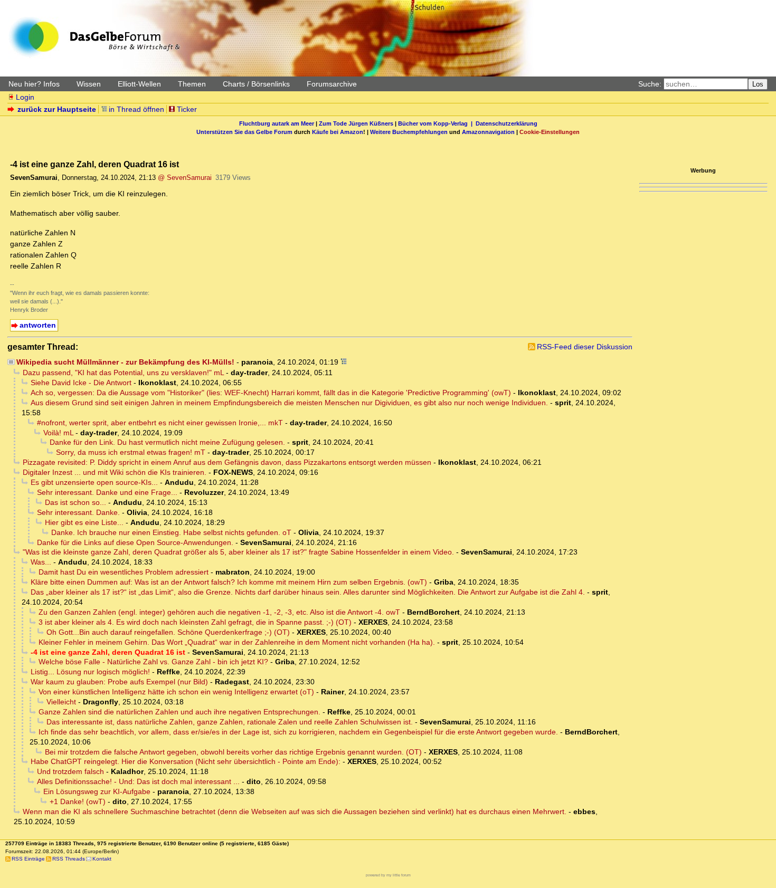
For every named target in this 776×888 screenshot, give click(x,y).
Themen (192, 84)
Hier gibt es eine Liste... (84, 522)
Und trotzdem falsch (70, 771)
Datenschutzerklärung (506, 123)
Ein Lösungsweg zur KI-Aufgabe (96, 791)
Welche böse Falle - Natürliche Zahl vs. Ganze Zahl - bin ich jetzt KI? (153, 661)
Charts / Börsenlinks (256, 84)
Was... (41, 562)
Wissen (89, 84)
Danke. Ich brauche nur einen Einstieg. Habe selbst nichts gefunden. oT (171, 532)
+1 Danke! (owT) (78, 801)
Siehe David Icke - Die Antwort (81, 382)
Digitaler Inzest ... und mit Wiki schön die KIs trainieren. (114, 472)
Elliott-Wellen (139, 84)
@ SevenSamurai (185, 178)
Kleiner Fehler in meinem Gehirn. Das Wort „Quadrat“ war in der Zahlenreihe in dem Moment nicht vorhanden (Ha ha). (237, 642)
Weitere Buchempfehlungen (409, 132)
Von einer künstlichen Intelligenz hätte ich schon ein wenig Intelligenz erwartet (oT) (176, 692)
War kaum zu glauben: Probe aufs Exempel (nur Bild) (119, 681)
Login (25, 97)
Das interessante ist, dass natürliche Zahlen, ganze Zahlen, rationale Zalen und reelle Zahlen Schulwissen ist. (229, 722)
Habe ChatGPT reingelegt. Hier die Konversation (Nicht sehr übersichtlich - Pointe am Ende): (185, 761)
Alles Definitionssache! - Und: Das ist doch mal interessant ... (138, 781)
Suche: (649, 84)
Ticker (187, 109)
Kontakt (101, 859)
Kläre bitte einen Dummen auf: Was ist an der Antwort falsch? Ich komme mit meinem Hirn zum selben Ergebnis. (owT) (229, 582)
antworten (38, 325)
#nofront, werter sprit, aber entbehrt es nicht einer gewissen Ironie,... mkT (160, 422)
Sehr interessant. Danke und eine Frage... (107, 492)
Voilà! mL (58, 432)
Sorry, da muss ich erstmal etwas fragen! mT (130, 452)
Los (757, 84)
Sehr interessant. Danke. (78, 512)
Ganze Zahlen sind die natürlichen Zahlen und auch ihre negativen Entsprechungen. (179, 712)
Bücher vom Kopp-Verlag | (437, 123)
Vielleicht (61, 702)
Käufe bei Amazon (337, 132)
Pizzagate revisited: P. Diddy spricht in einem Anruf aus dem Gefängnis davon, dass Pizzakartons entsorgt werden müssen (227, 462)
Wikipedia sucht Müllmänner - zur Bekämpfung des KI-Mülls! (125, 362)
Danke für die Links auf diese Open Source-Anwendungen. (135, 542)
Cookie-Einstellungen (549, 132)
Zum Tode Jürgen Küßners (356, 123)
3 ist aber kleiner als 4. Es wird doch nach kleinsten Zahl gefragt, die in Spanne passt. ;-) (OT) (195, 622)
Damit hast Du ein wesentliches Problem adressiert (124, 572)
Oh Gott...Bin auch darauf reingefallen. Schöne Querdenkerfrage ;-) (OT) (168, 632)
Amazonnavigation (488, 132)
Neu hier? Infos (34, 84)
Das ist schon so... (75, 502)
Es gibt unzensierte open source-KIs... (94, 482)
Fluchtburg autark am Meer (276, 123)
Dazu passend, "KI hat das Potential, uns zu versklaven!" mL (123, 372)
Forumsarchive (332, 84)
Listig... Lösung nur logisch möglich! (90, 671)
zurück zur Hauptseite (56, 109)
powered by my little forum (388, 875)
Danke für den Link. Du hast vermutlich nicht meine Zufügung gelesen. (167, 442)
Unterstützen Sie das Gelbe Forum (244, 132)
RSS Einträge (28, 859)
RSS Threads (68, 859)
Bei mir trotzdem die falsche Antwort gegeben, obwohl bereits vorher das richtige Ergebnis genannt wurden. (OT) (233, 752)
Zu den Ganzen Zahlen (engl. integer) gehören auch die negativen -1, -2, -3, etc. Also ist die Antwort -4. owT (219, 612)
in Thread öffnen (136, 109)
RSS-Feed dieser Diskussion (584, 346)
